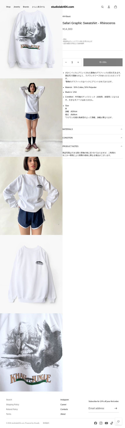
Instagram (65, 400)
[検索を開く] (102, 7)
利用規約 (46, 423)
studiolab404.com (18, 423)
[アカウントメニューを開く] (108, 7)
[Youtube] (106, 423)
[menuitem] (38, 7)
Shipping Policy (12, 405)
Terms (8, 414)
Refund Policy (12, 409)
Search (9, 400)
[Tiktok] (112, 423)
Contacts (64, 409)
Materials (67, 129)
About (63, 414)
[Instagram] (101, 423)
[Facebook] (95, 423)
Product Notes (70, 146)
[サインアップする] (116, 408)
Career (63, 405)
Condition (67, 138)
